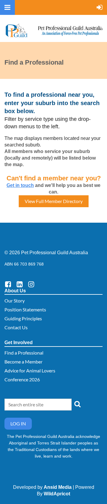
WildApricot (57, 493)
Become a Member (23, 361)
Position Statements (25, 309)
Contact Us (16, 327)
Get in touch (20, 185)
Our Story (14, 300)
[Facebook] (7, 284)
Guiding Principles (23, 318)
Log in (18, 423)
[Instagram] (31, 284)
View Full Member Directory (54, 201)
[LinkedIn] (19, 284)
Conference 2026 (22, 379)
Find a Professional (23, 352)
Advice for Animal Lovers (29, 370)
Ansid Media (58, 487)
